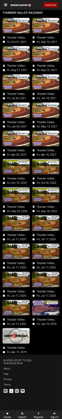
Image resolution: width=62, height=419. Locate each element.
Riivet (20, 363)
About (7, 368)
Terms (7, 384)
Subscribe (50, 4)
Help (6, 374)
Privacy (8, 379)
